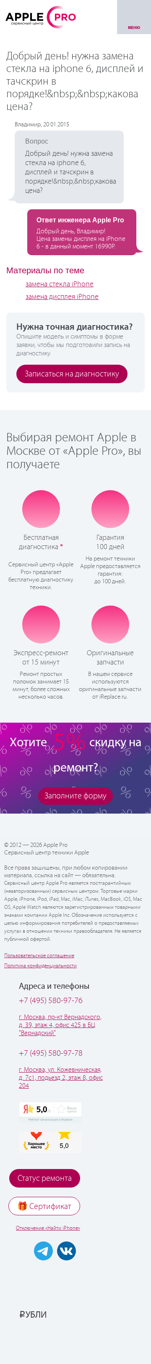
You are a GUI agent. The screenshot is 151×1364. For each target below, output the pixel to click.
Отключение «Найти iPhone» (48, 1228)
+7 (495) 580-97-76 (51, 1000)
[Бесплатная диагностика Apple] (41, 509)
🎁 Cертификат (44, 1206)
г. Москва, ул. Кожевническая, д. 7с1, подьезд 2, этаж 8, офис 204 (61, 1077)
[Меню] (134, 17)
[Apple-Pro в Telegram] (43, 1250)
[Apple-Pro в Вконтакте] (66, 1250)
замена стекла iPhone (60, 284)
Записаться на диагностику (72, 374)
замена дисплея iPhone (62, 297)
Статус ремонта (45, 1178)
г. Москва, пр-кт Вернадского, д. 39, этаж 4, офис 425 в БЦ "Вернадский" (60, 1025)
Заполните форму (75, 796)
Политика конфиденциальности (40, 966)
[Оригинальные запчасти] (110, 624)
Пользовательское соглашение (39, 956)
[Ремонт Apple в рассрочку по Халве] (76, 1341)
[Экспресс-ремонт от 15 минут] (41, 624)
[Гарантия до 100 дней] (110, 508)
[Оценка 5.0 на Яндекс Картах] (50, 1112)
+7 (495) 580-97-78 (51, 1053)
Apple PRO (40, 17)
